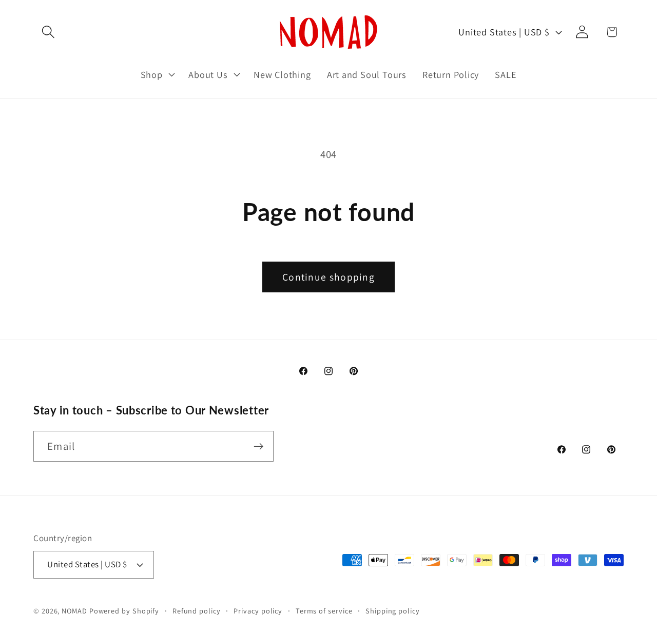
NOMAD (74, 610)
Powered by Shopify (124, 610)
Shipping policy (392, 610)
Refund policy (196, 610)
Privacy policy (258, 610)
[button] (48, 32)
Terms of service (324, 610)
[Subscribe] (258, 446)
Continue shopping (328, 277)
